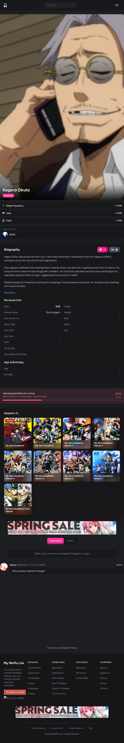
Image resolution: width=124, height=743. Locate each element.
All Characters (34, 667)
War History (81, 673)
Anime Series (33, 678)
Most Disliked (58, 678)
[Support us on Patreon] (15, 692)
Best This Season (59, 683)
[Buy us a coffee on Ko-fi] (15, 698)
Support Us (105, 673)
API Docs (104, 688)
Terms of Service (38, 728)
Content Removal (76, 728)
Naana (13, 564)
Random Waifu (82, 678)
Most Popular (58, 673)
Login (86, 553)
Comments (55, 540)
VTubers (31, 693)
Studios (31, 683)
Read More (9, 292)
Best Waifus (57, 667)
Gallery (70, 540)
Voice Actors (33, 673)
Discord (103, 683)
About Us (104, 667)
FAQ (90, 728)
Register (76, 553)
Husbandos (33, 688)
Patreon (103, 678)
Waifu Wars (81, 667)
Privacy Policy (57, 728)
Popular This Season (61, 688)
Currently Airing (59, 693)
